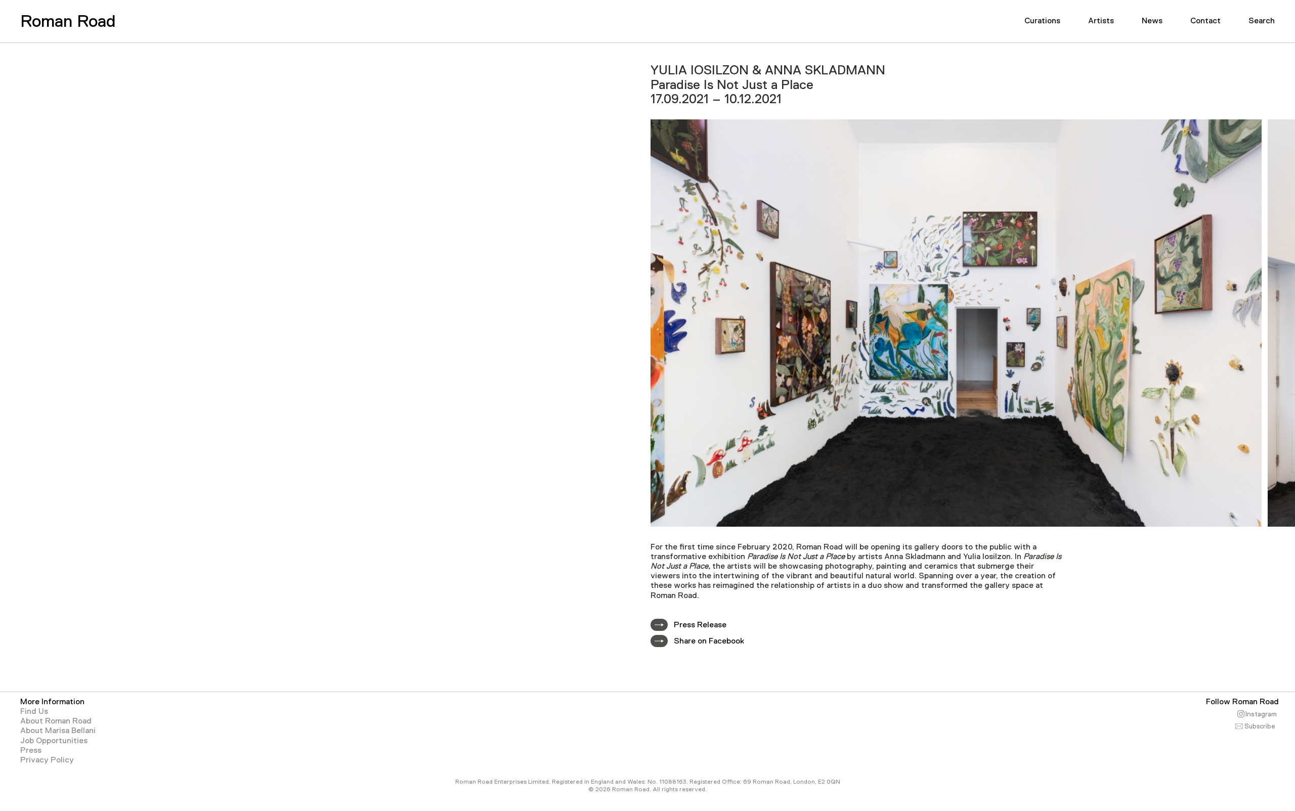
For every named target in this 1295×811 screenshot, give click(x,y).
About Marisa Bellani (58, 730)
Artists (1101, 20)
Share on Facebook (709, 641)
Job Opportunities (54, 740)
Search (1261, 20)
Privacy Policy (47, 759)
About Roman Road (56, 720)
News (1152, 20)
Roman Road (67, 20)
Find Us (34, 711)
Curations (1042, 20)
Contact (1205, 20)
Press (30, 750)
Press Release (700, 624)
